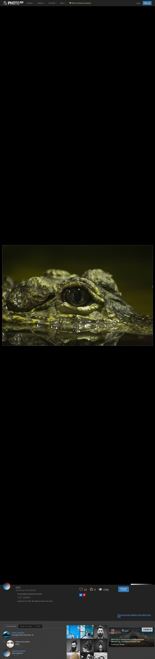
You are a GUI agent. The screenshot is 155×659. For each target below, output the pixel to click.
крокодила (26, 597)
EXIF (38, 626)
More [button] (62, 3)
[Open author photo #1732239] (100, 645)
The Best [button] (52, 3)
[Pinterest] (84, 595)
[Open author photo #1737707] (73, 645)
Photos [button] (30, 3)
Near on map (26, 626)
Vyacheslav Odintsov (19, 651)
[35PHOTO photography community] (13, 3)
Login (138, 3)
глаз (19, 597)
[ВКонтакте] (80, 595)
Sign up (147, 3)
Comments (11, 626)
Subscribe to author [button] (123, 589)
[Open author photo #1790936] (87, 632)
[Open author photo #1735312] (87, 645)
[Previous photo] (2, 286)
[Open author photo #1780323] (100, 632)
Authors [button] (40, 3)
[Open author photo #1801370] (73, 632)
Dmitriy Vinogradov (18, 633)
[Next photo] (152, 286)
